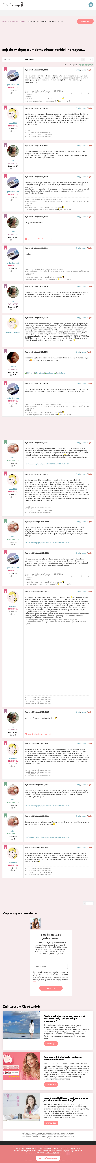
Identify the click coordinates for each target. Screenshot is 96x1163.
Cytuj (78, 70)
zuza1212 (13, 123)
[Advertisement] (48, 35)
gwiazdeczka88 (13, 85)
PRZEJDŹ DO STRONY (48, 1158)
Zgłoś (90, 70)
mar (13, 160)
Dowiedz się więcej (52, 1152)
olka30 (13, 367)
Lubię (84, 70)
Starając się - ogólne (17, 21)
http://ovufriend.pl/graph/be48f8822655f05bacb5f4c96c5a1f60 (47, 464)
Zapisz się (51, 988)
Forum (4, 21)
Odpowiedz (85, 21)
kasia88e (13, 458)
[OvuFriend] (13, 6)
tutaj (35, 982)
